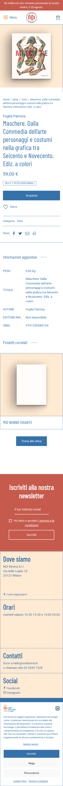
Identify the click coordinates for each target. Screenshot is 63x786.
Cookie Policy (20, 781)
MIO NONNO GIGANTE (17, 422)
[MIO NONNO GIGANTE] (31, 385)
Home (6, 99)
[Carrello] (58, 17)
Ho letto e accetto (33, 523)
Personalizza (31, 773)
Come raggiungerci (16, 594)
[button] (57, 708)
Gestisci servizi (30, 744)
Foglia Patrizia (14, 116)
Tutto (24, 99)
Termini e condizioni (38, 781)
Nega (32, 763)
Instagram (13, 692)
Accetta (31, 753)
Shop (15, 99)
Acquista (31, 195)
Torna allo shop (31, 441)
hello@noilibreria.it (25, 663)
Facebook (13, 688)
